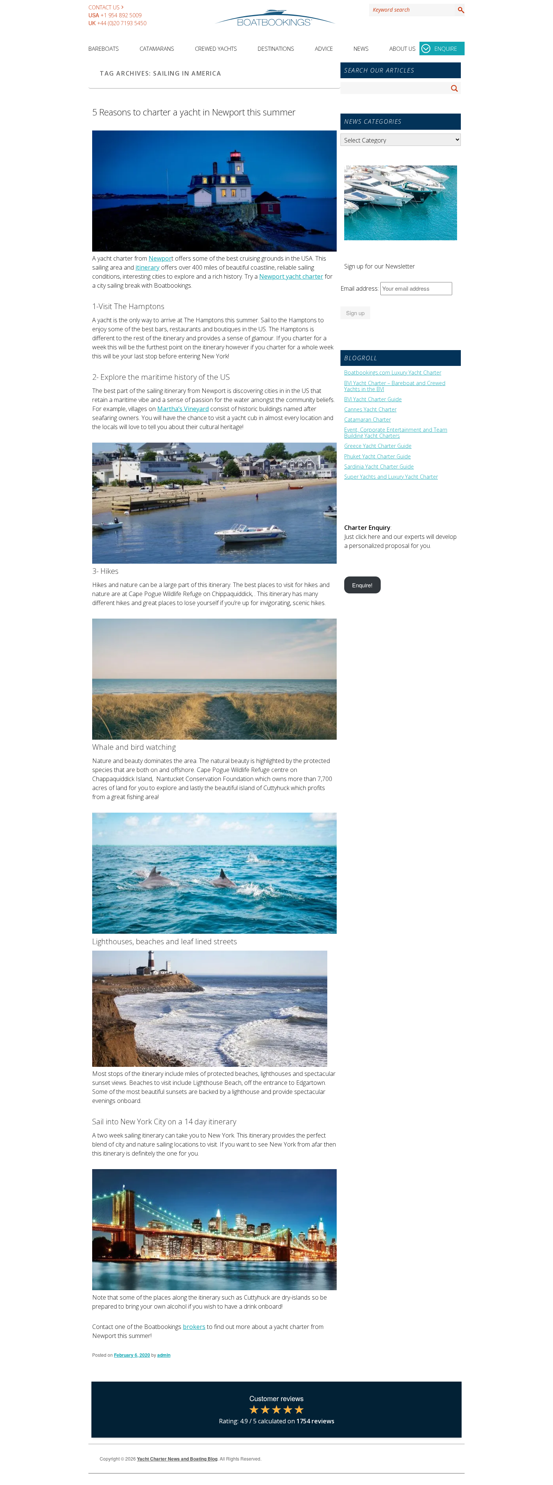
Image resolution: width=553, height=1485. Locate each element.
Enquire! (362, 585)
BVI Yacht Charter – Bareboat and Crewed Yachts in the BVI (394, 386)
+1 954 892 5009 (120, 15)
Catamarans (157, 48)
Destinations (276, 48)
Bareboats (103, 48)
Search (460, 10)
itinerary (147, 267)
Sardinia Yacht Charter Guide (379, 467)
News (361, 48)
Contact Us (104, 7)
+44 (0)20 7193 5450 (121, 23)
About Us (402, 48)
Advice (324, 48)
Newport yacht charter (291, 276)
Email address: (360, 288)
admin (163, 1355)
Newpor (160, 258)
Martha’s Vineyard (183, 409)
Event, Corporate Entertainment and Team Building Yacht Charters (395, 433)
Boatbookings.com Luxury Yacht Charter (392, 373)
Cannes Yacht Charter (370, 410)
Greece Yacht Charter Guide (378, 446)
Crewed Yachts (216, 48)
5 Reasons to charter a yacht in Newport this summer (194, 112)
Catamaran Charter (367, 420)
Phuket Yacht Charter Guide (377, 457)
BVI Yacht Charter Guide (373, 399)
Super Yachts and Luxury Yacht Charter (391, 477)
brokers (194, 1327)
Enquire (445, 48)
